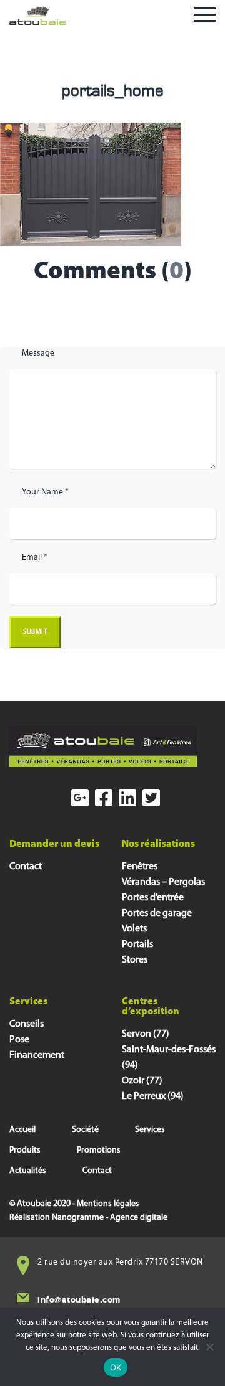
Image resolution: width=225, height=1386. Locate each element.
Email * (35, 557)
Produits (25, 1150)
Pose (19, 1040)
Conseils (26, 1024)
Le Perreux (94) (153, 1096)
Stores (135, 960)
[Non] (209, 1347)
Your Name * (45, 492)
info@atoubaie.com (79, 1299)
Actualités (27, 1171)
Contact (25, 867)
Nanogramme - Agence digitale (110, 1217)
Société (85, 1129)
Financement (36, 1055)
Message (38, 353)
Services (150, 1129)
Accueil (22, 1129)
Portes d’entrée (153, 898)
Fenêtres (140, 867)
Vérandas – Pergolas (163, 882)
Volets (134, 929)
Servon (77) (145, 1034)
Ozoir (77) (142, 1081)
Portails (137, 945)
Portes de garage (157, 913)
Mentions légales (108, 1204)
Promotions (99, 1150)
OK (116, 1367)
